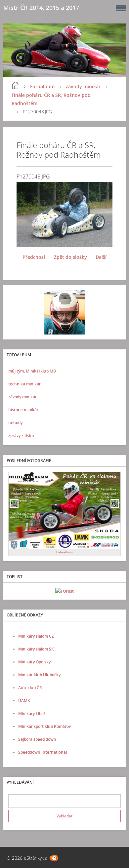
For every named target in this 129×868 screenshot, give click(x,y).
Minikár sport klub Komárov (44, 726)
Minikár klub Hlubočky (39, 675)
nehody (15, 422)
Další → (104, 257)
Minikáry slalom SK (36, 649)
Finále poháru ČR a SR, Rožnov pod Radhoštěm (51, 99)
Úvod (15, 85)
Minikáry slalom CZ (36, 636)
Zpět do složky (70, 257)
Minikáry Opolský (34, 662)
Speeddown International (42, 752)
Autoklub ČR (30, 687)
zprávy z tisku (21, 435)
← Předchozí (31, 257)
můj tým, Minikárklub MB (32, 371)
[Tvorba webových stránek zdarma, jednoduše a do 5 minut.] (54, 858)
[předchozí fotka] (27, 214)
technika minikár (24, 384)
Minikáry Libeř (31, 713)
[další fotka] (101, 214)
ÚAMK (24, 700)
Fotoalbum (42, 86)
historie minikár (23, 410)
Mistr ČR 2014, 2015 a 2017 (41, 8)
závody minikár (83, 86)
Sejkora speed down (37, 739)
